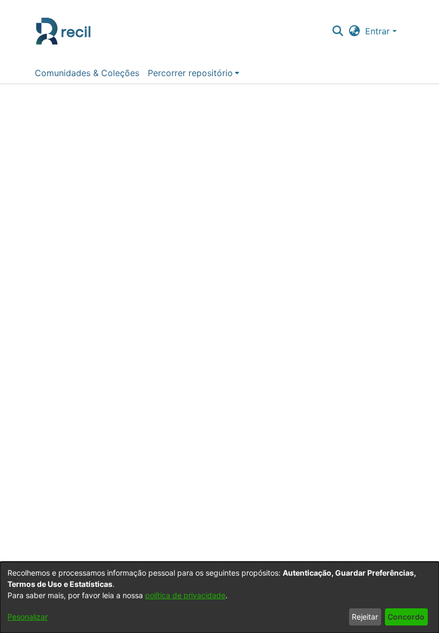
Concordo (406, 616)
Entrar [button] (378, 31)
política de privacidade (185, 595)
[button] (337, 31)
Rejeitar (365, 616)
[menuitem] (193, 73)
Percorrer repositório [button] (190, 73)
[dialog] (219, 597)
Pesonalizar (27, 616)
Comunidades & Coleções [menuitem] (87, 73)
